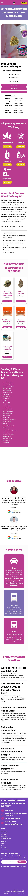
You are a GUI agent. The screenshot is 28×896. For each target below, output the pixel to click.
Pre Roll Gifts (4, 833)
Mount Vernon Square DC (9, 419)
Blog (2, 845)
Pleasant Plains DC (7, 396)
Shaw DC (5, 423)
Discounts (4, 229)
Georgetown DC (7, 415)
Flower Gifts (4, 831)
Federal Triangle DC (8, 411)
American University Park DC (10, 430)
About (2, 843)
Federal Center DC (7, 409)
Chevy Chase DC (7, 436)
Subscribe (21, 862)
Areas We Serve (5, 849)
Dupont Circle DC (7, 407)
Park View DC (6, 394)
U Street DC (6, 398)
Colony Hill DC (6, 440)
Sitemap (3, 847)
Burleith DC (5, 400)
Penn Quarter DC (7, 421)
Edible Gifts (4, 836)
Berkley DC (5, 432)
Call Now (14, 85)
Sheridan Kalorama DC (8, 426)
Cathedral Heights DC (8, 434)
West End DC (6, 428)
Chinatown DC (6, 403)
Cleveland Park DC (7, 438)
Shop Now (7, 147)
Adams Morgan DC (7, 382)
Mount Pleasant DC (7, 392)
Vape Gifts (4, 835)
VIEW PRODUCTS (14, 92)
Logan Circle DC (7, 417)
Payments (13, 226)
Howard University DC (8, 386)
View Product (7, 301)
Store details (5, 226)
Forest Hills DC (6, 442)
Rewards (11, 229)
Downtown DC (6, 405)
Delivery (20, 226)
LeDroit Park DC (7, 390)
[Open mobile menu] (2, 2)
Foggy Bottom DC (7, 413)
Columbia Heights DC (8, 384)
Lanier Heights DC (7, 388)
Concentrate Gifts (6, 838)
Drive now (14, 88)
